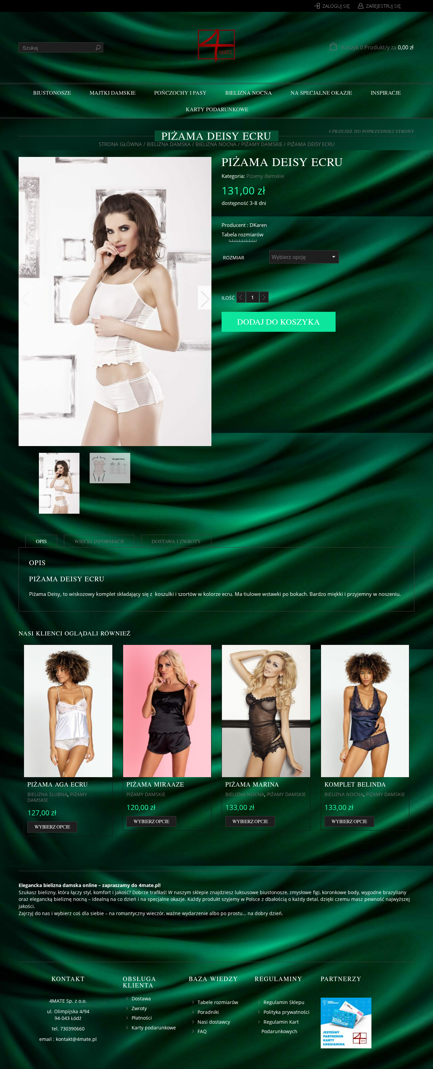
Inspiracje (386, 92)
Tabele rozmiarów (218, 1002)
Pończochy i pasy (180, 92)
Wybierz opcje (52, 826)
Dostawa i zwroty (176, 541)
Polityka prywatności (287, 1012)
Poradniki (208, 1012)
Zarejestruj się (383, 6)
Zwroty (139, 1008)
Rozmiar (233, 257)
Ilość (228, 298)
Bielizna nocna (248, 92)
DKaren (258, 225)
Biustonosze (52, 92)
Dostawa (141, 998)
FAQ (202, 1031)
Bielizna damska (169, 144)
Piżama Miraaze (155, 784)
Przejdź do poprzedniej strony (373, 131)
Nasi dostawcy (214, 1022)
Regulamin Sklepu (284, 1002)
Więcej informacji (99, 541)
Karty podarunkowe (217, 109)
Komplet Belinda (355, 784)
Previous (25, 297)
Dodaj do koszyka (278, 321)
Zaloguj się (336, 6)
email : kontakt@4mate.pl (68, 1039)
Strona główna (120, 144)
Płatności (142, 1018)
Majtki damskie (113, 92)
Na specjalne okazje (321, 92)
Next (204, 297)
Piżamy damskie (261, 144)
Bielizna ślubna (47, 794)
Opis (41, 541)
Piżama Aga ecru (57, 784)
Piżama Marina (252, 784)
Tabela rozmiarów (243, 234)
